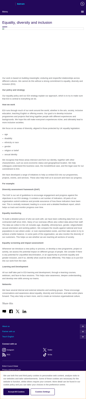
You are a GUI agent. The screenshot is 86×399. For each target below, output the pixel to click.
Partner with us (8, 331)
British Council (8, 4)
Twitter (49, 350)
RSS (8, 355)
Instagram (10, 350)
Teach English (8, 337)
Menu (5, 11)
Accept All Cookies (16, 392)
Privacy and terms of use (11, 370)
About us (6, 326)
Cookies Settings (42, 392)
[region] (43, 385)
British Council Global (10, 366)
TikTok (49, 355)
